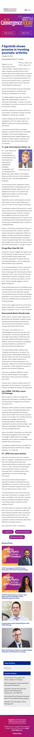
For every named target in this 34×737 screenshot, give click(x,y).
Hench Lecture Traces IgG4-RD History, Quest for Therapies (14, 679)
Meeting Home (8, 33)
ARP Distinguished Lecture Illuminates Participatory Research (16, 684)
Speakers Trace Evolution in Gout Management (15, 703)
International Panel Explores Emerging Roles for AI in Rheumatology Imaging (16, 697)
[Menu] (26, 10)
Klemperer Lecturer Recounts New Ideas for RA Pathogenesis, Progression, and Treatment (15, 691)
